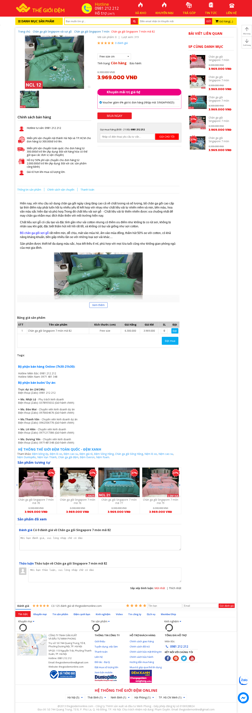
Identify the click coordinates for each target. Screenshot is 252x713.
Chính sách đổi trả (140, 646)
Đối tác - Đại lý (102, 662)
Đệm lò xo (56, 454)
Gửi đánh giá (227, 605)
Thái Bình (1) (95, 697)
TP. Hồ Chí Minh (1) (170, 697)
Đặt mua (170, 341)
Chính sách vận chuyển (60, 189)
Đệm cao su (71, 454)
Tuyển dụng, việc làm (106, 646)
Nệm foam (102, 457)
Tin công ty (134, 614)
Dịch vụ (151, 614)
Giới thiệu (100, 641)
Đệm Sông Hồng (104, 454)
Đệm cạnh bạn (82, 614)
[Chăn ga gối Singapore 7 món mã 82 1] (54, 62)
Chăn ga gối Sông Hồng (129, 454)
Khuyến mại (40, 614)
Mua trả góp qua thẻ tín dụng (146, 667)
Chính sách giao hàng (142, 641)
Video (119, 614)
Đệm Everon (87, 457)
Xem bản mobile (104, 672)
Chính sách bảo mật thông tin (146, 651)
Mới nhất (159, 588)
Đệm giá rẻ (86, 454)
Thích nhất (175, 588)
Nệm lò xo (150, 454)
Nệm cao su (165, 454)
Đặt (175, 331)
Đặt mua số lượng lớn (106, 667)
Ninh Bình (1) (118, 697)
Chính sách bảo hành (141, 657)
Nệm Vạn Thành (47, 457)
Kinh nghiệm (103, 614)
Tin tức (23, 614)
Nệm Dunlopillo (26, 457)
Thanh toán (87, 189)
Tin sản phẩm (60, 614)
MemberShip (168, 614)
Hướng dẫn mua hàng (142, 662)
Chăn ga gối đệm (68, 457)
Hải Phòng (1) (142, 697)
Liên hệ (99, 657)
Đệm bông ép (40, 454)
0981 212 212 (178, 646)
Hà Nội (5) (73, 697)
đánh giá (121, 43)
